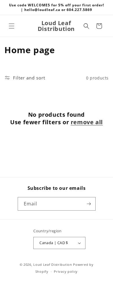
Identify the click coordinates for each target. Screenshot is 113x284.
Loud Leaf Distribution (52, 264)
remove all (87, 122)
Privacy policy (66, 271)
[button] (11, 26)
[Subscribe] (89, 204)
